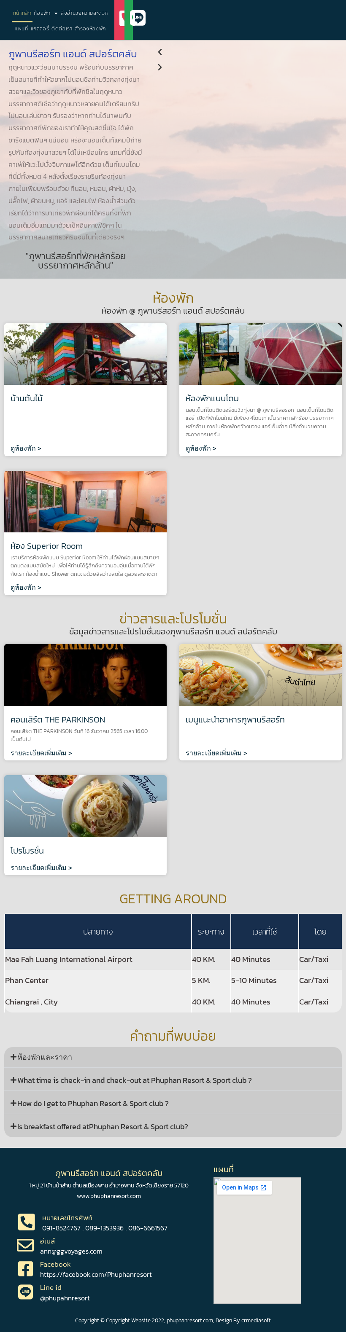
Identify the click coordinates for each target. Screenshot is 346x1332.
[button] (249, 52)
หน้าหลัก (22, 13)
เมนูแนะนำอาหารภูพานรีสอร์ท (235, 719)
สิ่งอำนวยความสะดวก (84, 13)
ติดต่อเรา (61, 28)
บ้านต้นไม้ (27, 398)
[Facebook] (25, 1268)
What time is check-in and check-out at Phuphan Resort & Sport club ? (134, 1080)
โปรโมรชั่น (27, 850)
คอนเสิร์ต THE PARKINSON (58, 719)
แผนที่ (21, 28)
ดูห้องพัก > (26, 448)
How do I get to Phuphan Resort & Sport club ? (93, 1103)
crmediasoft (256, 1320)
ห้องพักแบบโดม (212, 398)
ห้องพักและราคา (44, 1057)
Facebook (55, 1264)
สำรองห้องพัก (90, 28)
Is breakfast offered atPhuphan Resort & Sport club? (102, 1126)
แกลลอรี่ (40, 28)
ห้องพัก (42, 13)
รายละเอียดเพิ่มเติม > (41, 753)
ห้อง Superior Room (47, 546)
